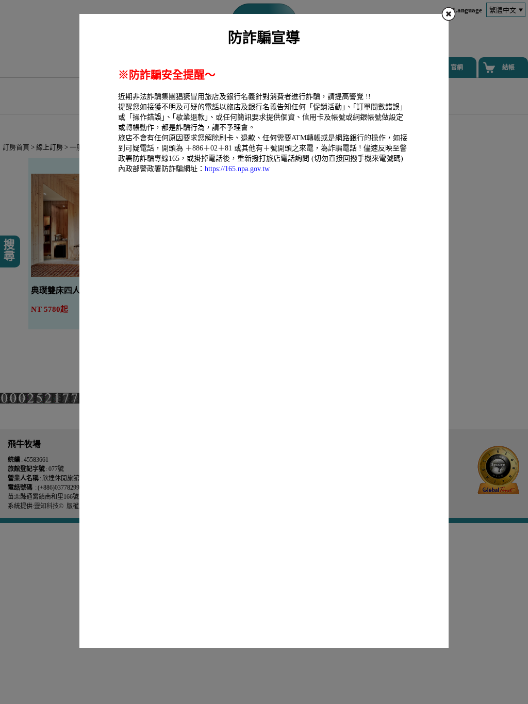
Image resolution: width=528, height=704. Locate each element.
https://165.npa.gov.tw (237, 169)
